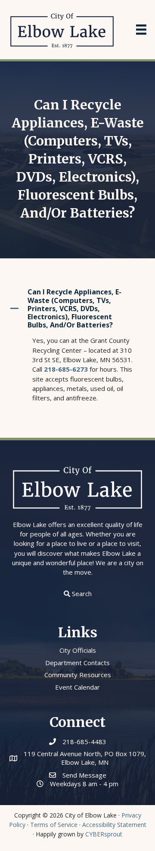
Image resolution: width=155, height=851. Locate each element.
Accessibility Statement (114, 825)
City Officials (77, 650)
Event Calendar (77, 687)
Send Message (84, 775)
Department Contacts (77, 662)
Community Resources (77, 674)
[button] (77, 308)
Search (82, 593)
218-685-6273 (66, 369)
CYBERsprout (103, 834)
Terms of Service (54, 825)
